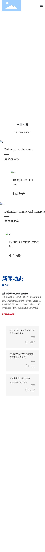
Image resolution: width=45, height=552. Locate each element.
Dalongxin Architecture (18, 149)
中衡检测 (15, 256)
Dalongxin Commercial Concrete (24, 211)
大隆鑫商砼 (12, 221)
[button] (21, 117)
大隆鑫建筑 (12, 159)
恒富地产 (19, 194)
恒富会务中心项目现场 (20, 378)
